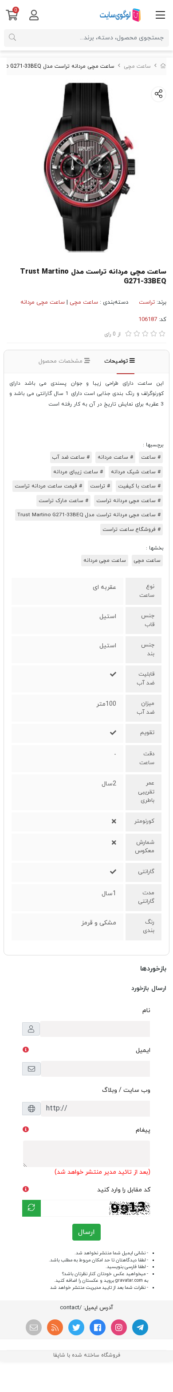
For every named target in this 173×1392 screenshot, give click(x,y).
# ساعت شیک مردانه (136, 472)
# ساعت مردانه (115, 457)
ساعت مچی (137, 66)
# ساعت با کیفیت (139, 486)
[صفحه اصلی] (163, 66)
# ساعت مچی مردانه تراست (128, 500)
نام (146, 1010)
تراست (147, 302)
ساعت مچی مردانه (42, 302)
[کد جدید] (31, 1208)
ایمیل (143, 1050)
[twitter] (76, 1327)
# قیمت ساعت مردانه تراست (48, 486)
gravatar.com (129, 1280)
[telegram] (140, 1327)
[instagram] (119, 1327)
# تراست (100, 486)
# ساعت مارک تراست (63, 500)
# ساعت (151, 457)
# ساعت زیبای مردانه (78, 472)
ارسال (86, 1232)
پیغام (143, 1130)
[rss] (55, 1327)
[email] (34, 1327)
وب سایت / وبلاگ (126, 1090)
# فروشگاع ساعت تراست (131, 529)
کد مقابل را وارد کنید (123, 1190)
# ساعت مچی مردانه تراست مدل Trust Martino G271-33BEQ (89, 514)
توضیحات (117, 361)
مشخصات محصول (61, 361)
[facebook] (98, 1327)
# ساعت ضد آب (71, 457)
